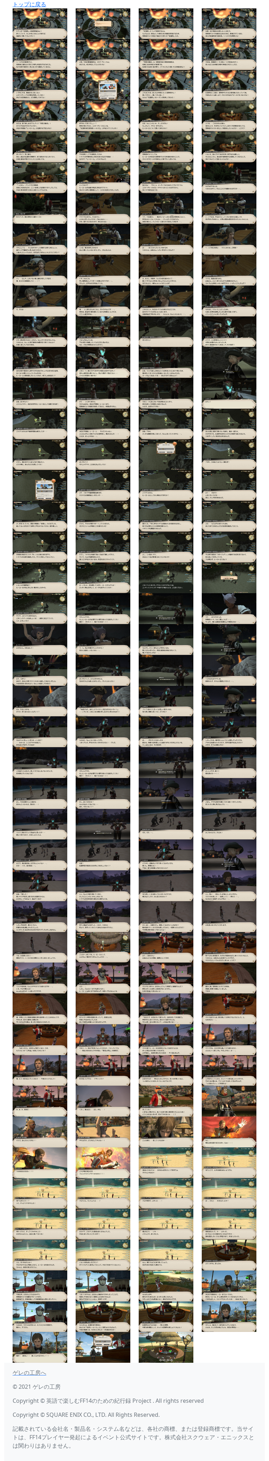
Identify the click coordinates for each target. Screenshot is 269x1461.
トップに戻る (29, 4)
